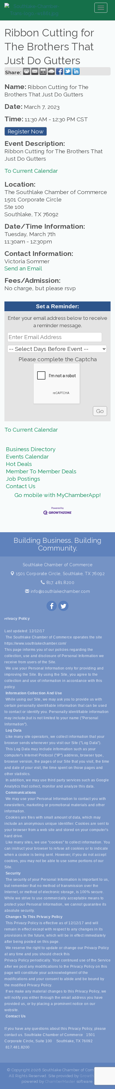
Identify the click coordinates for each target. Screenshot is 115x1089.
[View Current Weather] (51, 71)
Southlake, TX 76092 (60, 573)
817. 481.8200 (59, 582)
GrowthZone (92, 1076)
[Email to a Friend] (34, 71)
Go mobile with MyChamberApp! (57, 495)
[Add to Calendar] (43, 71)
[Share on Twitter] (67, 71)
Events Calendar (27, 456)
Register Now (26, 131)
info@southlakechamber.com (59, 591)
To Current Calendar (31, 170)
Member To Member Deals (41, 471)
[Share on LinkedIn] (76, 71)
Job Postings (23, 478)
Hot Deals (19, 464)
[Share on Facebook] (59, 71)
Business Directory (30, 449)
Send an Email (23, 268)
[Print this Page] (26, 71)
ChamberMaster (60, 1081)
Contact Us (20, 486)
